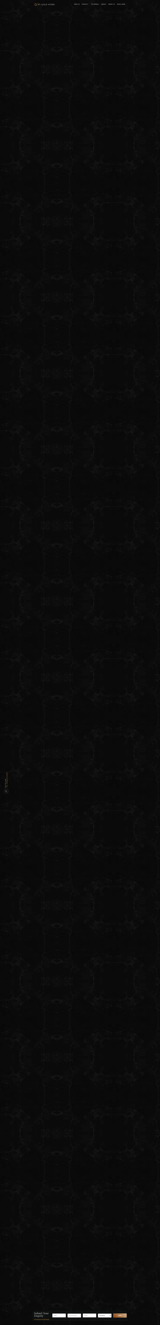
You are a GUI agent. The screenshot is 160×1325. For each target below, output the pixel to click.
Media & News (121, 4)
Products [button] (85, 4)
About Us (77, 4)
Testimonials (95, 4)
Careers (103, 4)
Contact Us (111, 4)
